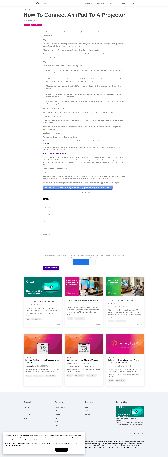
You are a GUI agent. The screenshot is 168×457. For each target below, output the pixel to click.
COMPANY (113, 3)
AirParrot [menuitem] (88, 411)
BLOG (123, 3)
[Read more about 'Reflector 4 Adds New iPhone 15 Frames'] (84, 344)
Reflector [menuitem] (88, 414)
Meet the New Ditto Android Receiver (40, 301)
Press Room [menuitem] (27, 414)
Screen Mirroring (36, 24)
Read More (57, 324)
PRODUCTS (88, 3)
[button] (131, 433)
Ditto (28, 319)
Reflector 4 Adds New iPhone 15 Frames (82, 360)
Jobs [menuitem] (25, 418)
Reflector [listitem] (28, 375)
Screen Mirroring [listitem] (38, 375)
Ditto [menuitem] (86, 407)
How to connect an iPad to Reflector (55, 153)
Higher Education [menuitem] (60, 407)
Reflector (26, 24)
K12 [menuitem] (56, 411)
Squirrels (28, 305)
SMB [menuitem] (56, 418)
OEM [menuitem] (56, 421)
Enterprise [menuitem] (58, 414)
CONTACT (132, 3)
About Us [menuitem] (26, 407)
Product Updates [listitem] (50, 375)
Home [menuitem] (56, 425)
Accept (62, 449)
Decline (76, 449)
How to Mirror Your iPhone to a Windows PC (84, 301)
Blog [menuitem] (25, 411)
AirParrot (111, 321)
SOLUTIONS (101, 3)
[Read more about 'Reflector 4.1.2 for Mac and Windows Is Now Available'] (43, 344)
